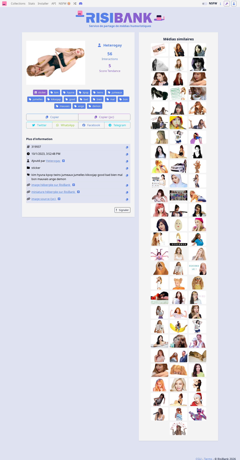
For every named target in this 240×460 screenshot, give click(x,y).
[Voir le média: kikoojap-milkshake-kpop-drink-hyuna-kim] (197, 312)
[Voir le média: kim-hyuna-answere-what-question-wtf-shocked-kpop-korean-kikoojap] (197, 297)
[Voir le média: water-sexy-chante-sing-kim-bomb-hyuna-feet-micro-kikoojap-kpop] (159, 108)
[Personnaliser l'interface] (227, 3)
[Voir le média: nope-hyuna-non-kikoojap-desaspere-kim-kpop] (178, 282)
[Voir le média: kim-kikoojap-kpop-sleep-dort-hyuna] (159, 297)
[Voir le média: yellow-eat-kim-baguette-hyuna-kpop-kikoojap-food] (178, 122)
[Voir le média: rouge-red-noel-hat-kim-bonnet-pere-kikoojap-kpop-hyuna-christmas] (197, 399)
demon (96, 106)
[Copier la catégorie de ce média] (127, 168)
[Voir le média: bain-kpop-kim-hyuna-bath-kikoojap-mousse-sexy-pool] (178, 399)
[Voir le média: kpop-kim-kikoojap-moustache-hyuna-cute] (197, 210)
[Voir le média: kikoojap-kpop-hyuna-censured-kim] (178, 239)
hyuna (70, 92)
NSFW (213, 3)
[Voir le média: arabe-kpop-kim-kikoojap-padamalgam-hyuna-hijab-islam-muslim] (178, 180)
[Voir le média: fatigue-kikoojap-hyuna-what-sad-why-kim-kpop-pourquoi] (159, 239)
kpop (85, 92)
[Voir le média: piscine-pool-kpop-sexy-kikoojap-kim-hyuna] (159, 166)
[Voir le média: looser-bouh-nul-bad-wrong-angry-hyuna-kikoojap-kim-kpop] (197, 49)
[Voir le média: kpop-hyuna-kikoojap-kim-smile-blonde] (178, 384)
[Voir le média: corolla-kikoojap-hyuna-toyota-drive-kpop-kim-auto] (178, 166)
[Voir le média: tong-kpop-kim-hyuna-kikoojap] (159, 151)
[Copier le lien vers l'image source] (127, 199)
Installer (43, 3)
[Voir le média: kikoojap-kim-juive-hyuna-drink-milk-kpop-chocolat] (178, 341)
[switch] (204, 3)
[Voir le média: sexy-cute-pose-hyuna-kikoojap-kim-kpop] (159, 355)
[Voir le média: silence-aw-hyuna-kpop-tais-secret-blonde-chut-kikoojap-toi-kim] (197, 253)
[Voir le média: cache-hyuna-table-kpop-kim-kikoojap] (178, 370)
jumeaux (116, 92)
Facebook (93, 125)
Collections (18, 3)
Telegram (119, 125)
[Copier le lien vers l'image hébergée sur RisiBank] (127, 185)
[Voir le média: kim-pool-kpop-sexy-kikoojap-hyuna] (197, 195)
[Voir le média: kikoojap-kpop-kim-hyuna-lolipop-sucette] (159, 78)
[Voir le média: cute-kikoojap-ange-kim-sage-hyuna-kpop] (178, 64)
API (53, 3)
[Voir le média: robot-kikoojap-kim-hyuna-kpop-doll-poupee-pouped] (159, 399)
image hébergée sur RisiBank (51, 185)
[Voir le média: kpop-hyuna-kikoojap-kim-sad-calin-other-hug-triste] (197, 78)
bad (85, 99)
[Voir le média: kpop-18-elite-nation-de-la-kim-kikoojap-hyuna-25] (178, 137)
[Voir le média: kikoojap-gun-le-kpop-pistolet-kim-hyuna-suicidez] (197, 268)
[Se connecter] (233, 3)
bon (125, 99)
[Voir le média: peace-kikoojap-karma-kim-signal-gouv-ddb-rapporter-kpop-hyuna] (178, 428)
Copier (54, 117)
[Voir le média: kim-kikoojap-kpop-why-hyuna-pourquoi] (197, 224)
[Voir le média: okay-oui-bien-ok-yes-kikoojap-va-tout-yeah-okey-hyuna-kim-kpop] (178, 49)
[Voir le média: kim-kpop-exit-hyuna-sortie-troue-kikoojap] (197, 137)
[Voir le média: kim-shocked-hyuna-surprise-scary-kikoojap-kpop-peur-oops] (159, 312)
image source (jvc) (43, 199)
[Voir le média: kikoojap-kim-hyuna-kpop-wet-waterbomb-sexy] (159, 195)
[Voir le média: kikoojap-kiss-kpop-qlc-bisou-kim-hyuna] (197, 282)
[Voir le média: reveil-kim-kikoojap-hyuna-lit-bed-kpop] (197, 355)
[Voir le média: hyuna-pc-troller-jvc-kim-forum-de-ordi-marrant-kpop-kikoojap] (159, 122)
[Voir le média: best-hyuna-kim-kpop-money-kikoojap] (197, 414)
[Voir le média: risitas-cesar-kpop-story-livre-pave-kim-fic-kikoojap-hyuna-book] (159, 326)
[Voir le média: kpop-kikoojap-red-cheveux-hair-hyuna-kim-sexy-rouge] (159, 210)
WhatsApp (67, 125)
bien (99, 99)
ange (80, 106)
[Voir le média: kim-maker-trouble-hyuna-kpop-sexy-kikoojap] (159, 93)
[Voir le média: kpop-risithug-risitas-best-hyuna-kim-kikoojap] (197, 341)
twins (99, 92)
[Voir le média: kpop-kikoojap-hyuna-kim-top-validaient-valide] (178, 93)
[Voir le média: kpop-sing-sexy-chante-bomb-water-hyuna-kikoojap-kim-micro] (197, 180)
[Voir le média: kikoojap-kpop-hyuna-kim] (159, 224)
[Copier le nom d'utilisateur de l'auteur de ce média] (127, 161)
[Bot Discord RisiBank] (81, 3)
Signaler (123, 210)
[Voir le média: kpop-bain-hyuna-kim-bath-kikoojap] (159, 341)
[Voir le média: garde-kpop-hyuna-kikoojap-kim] (197, 108)
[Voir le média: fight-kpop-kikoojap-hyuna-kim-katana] (178, 210)
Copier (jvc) (106, 117)
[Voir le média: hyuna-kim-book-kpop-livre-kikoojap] (178, 268)
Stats (31, 3)
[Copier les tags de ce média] (127, 175)
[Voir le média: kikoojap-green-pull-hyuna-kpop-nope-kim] (197, 370)
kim (56, 92)
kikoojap (55, 99)
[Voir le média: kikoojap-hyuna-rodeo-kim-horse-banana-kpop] (178, 326)
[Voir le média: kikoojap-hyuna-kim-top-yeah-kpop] (159, 282)
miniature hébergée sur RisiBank (53, 192)
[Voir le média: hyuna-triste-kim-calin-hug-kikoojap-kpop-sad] (159, 370)
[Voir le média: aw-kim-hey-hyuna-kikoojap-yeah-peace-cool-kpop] (178, 297)
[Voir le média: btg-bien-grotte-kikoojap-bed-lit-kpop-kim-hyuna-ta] (159, 64)
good (72, 99)
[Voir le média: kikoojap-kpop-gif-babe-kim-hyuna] (178, 195)
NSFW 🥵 (65, 3)
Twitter (41, 125)
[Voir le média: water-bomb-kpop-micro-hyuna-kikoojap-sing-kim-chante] (159, 414)
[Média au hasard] (75, 3)
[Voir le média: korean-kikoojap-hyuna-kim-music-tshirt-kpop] (197, 326)
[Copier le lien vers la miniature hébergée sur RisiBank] (127, 192)
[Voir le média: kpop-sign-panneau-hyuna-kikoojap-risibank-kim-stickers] (159, 180)
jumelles (37, 99)
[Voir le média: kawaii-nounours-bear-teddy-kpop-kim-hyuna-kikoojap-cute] (197, 384)
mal (112, 99)
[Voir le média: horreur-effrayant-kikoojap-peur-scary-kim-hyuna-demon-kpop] (197, 64)
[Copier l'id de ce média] (127, 147)
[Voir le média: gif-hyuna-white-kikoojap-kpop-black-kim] (197, 151)
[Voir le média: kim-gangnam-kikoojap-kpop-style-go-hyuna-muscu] (178, 312)
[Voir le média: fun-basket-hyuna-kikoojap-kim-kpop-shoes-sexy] (197, 166)
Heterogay (112, 45)
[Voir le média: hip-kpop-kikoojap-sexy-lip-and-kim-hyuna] (159, 384)
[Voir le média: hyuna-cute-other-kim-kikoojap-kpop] (159, 268)
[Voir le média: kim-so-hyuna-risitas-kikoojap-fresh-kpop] (178, 355)
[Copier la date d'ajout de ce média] (127, 154)
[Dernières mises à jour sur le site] (220, 3)
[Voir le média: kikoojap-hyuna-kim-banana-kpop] (159, 137)
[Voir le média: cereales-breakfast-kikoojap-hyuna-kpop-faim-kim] (197, 93)
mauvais (64, 106)
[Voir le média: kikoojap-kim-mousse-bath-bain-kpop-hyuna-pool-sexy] (178, 151)
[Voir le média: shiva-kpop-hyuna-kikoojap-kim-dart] (159, 253)
